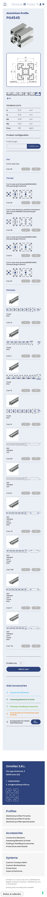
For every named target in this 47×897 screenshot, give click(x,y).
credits (31, 887)
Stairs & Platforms (14, 871)
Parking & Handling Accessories (20, 843)
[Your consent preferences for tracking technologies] (42, 892)
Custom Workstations (16, 865)
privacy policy (11, 887)
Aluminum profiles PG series (18, 816)
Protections (11, 868)
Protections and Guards (16, 846)
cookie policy (22, 887)
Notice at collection (12, 894)
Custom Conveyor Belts (16, 862)
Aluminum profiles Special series (20, 821)
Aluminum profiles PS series (18, 819)
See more (35, 722)
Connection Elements (15, 838)
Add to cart (23, 669)
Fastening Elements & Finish (18, 840)
